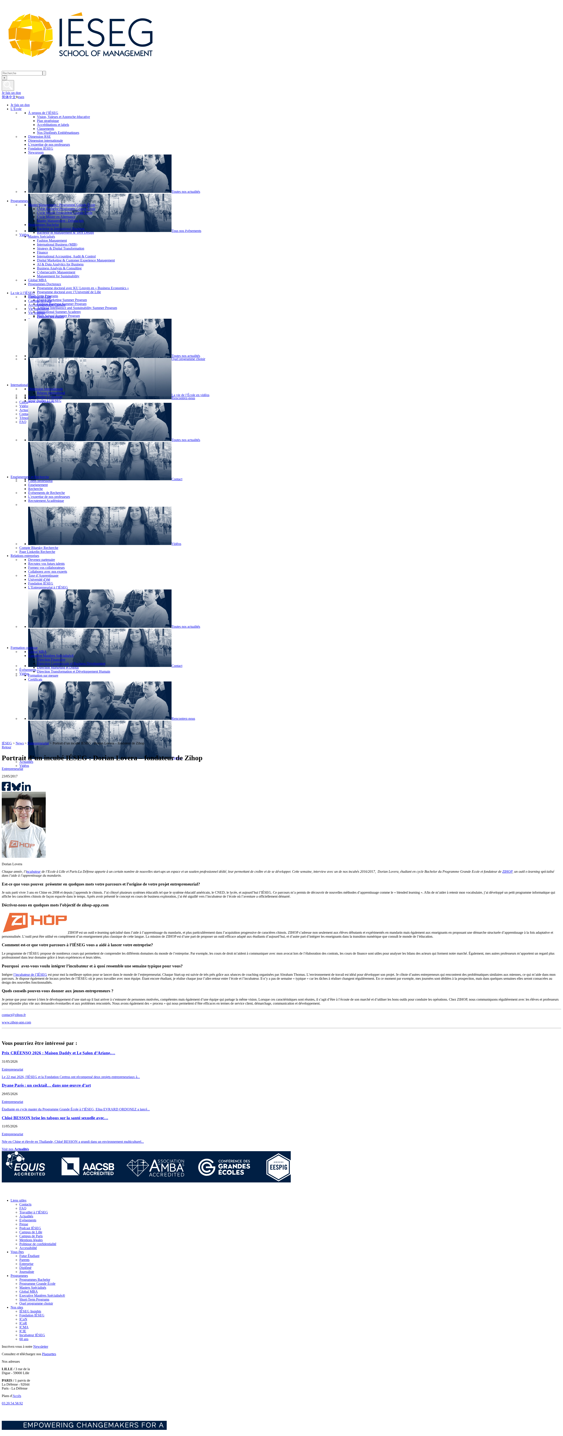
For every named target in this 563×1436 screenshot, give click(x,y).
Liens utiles (18, 1200)
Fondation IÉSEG (31, 1315)
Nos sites (17, 1307)
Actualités (26, 1216)
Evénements (27, 1220)
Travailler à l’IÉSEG (33, 1212)
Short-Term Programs (34, 1299)
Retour (6, 747)
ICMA (24, 1327)
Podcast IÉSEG (30, 1228)
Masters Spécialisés (32, 1287)
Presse (23, 1224)
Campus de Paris (31, 1236)
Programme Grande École (37, 1283)
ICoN (23, 1319)
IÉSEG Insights (30, 1311)
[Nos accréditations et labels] (146, 1181)
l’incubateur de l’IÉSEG (30, 974)
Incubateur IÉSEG (32, 1335)
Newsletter (40, 1346)
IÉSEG (7, 743)
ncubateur (34, 871)
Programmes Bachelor (34, 1279)
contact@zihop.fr (14, 1015)
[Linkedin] (45, 1193)
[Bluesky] (16, 1193)
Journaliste (26, 1272)
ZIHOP (507, 871)
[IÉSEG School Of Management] (92, 69)
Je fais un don (11, 93)
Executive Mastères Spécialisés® (42, 1295)
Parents (24, 1260)
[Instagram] (26, 1193)
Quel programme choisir (36, 1303)
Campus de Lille (30, 1232)
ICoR (23, 1323)
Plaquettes (49, 1354)
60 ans (23, 1339)
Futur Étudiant (29, 1256)
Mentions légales (31, 1240)
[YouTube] (35, 1193)
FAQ (22, 1208)
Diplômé (25, 1268)
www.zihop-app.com (16, 1022)
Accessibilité (28, 1248)
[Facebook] (6, 1193)
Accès (17, 1396)
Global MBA (28, 1291)
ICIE (22, 1331)
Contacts (25, 1204)
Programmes (19, 1276)
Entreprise (26, 1264)
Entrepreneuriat (38, 743)
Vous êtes (17, 1252)
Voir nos (15, 1149)
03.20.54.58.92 (12, 1403)
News (20, 743)
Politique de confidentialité (37, 1244)
